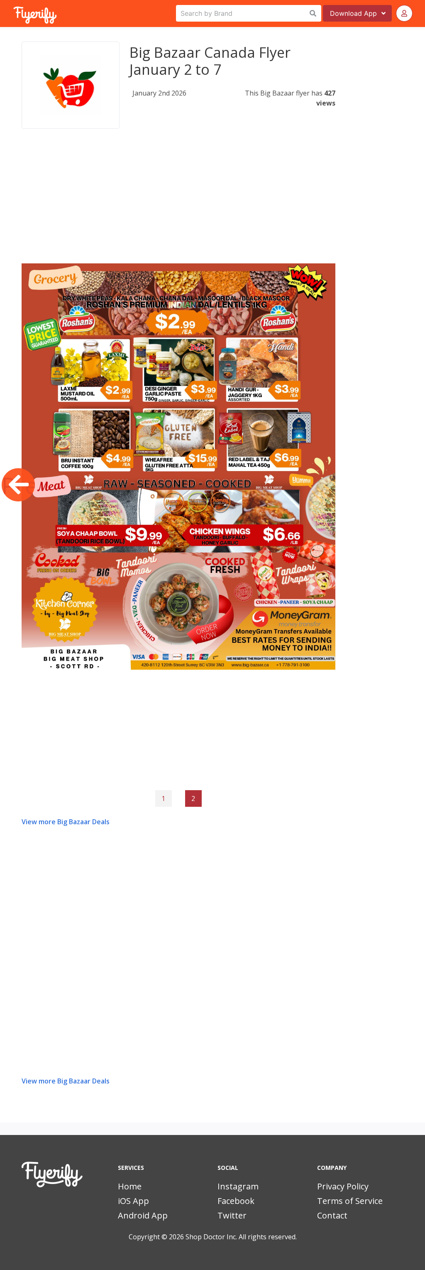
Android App (143, 1215)
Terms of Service (350, 1200)
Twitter (232, 1215)
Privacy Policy (343, 1186)
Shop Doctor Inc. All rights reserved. (241, 1236)
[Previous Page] (18, 484)
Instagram (238, 1186)
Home (130, 1186)
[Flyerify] (14, 13)
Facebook (235, 1200)
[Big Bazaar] (71, 85)
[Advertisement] (178, 205)
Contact (332, 1215)
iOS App (133, 1200)
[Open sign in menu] (404, 13)
